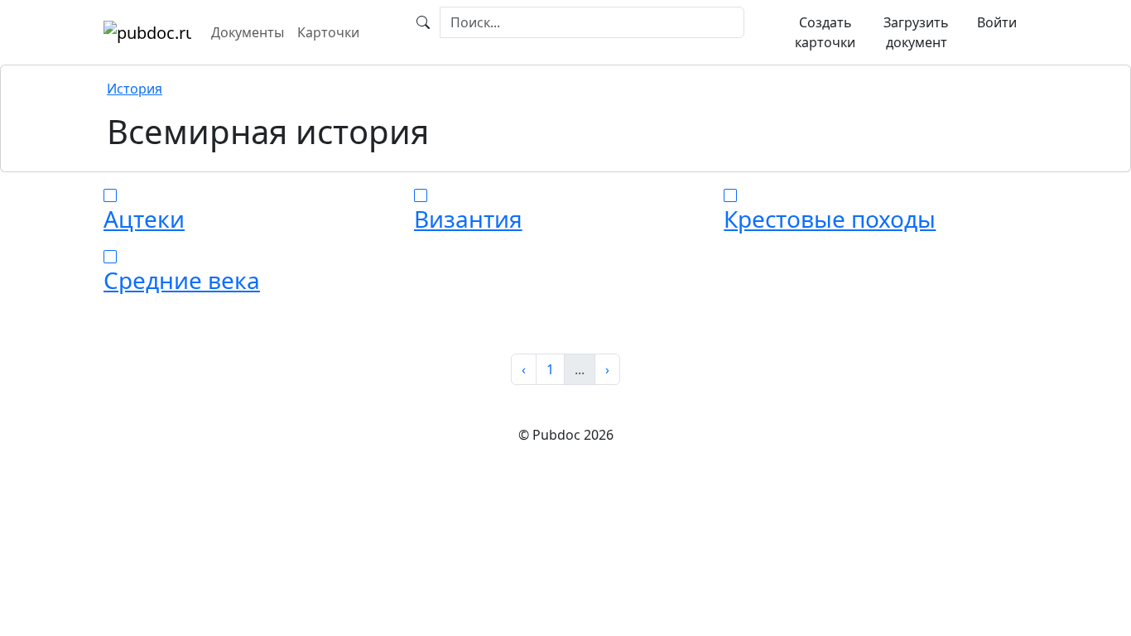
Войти (997, 22)
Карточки (328, 32)
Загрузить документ (916, 32)
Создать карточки (825, 32)
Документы (247, 32)
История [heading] (134, 89)
